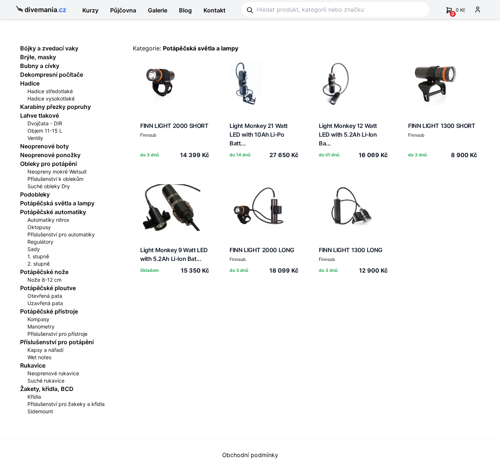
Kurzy (90, 10)
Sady (33, 249)
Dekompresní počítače (51, 74)
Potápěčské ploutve (48, 288)
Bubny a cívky (39, 65)
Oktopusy (39, 227)
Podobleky (35, 194)
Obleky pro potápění (48, 163)
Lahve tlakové (39, 115)
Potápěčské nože (44, 272)
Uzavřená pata (45, 303)
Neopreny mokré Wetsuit (57, 171)
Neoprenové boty (44, 146)
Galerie (157, 10)
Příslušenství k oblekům (55, 179)
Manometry (41, 326)
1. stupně (38, 256)
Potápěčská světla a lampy (57, 203)
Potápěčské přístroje (49, 311)
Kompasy (38, 319)
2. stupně (38, 264)
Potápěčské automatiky (53, 212)
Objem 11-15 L (44, 131)
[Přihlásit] (477, 9)
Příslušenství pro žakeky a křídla (66, 404)
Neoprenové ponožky (50, 155)
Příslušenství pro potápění (57, 342)
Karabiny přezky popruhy (55, 106)
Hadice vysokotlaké (51, 98)
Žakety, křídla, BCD (47, 388)
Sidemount (40, 411)
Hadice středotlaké (50, 91)
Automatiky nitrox (48, 220)
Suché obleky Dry (48, 186)
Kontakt (214, 10)
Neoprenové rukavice (53, 373)
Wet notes (39, 357)
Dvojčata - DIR (44, 123)
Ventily (35, 138)
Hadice (30, 83)
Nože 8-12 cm (44, 280)
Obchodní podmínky (250, 455)
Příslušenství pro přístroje (57, 334)
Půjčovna (123, 10)
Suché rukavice (45, 380)
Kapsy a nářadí (45, 350)
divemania (45, 10)
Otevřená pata (44, 296)
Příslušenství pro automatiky (61, 234)
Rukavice (32, 365)
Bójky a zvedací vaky (49, 48)
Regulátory (40, 242)
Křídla (34, 397)
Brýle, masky (38, 57)
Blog (185, 10)
